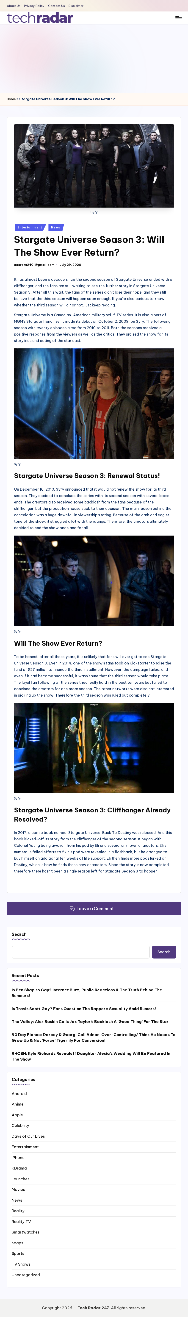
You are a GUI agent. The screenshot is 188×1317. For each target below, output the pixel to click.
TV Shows (21, 1264)
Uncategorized (26, 1274)
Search (19, 934)
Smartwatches (26, 1232)
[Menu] (178, 17)
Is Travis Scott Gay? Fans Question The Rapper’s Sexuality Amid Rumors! (84, 1008)
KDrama (19, 1168)
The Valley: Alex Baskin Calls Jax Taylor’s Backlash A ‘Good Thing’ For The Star (90, 1021)
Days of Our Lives (28, 1136)
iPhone (18, 1157)
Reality (18, 1210)
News (55, 227)
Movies (18, 1189)
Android (19, 1093)
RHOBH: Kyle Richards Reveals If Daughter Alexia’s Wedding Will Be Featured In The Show (91, 1056)
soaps (17, 1242)
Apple (17, 1114)
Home (11, 99)
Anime (18, 1104)
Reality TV (21, 1221)
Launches (21, 1178)
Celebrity (20, 1125)
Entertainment (30, 227)
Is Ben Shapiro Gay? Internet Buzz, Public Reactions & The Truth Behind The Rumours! (87, 992)
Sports (18, 1253)
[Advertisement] (94, 58)
